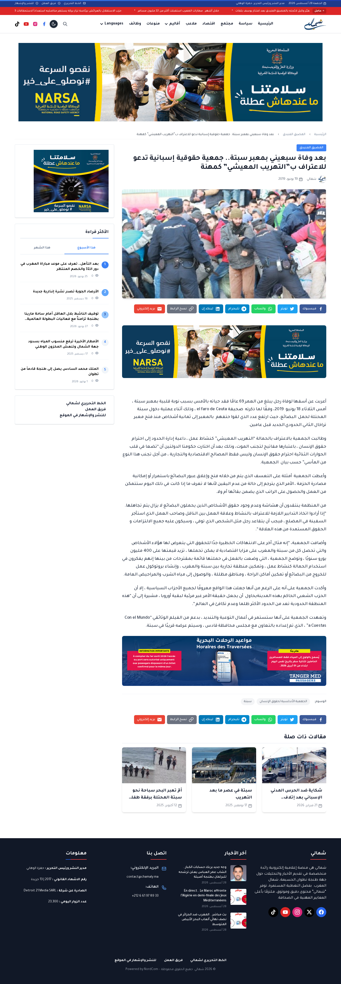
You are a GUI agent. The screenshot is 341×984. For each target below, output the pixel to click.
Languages (114, 24)
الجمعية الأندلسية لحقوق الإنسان (283, 701)
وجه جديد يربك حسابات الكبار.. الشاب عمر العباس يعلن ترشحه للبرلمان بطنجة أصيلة (202, 872)
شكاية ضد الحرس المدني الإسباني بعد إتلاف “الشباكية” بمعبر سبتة (296, 797)
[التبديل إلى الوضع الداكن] (54, 24)
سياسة (245, 24)
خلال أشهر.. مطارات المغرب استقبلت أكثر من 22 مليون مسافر (230, 10)
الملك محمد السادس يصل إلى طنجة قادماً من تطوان (60, 371)
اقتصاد (208, 24)
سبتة (248, 701)
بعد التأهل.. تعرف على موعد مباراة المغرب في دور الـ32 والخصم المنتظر (59, 266)
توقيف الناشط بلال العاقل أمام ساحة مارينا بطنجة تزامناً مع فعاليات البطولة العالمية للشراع (61, 317)
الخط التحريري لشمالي (86, 404)
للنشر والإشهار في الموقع (83, 416)
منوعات (153, 24)
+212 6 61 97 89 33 (145, 896)
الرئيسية (265, 24)
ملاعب (191, 24)
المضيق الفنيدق (294, 134)
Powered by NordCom (142, 969)
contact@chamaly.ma (143, 877)
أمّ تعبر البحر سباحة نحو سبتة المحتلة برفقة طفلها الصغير (154, 797)
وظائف (135, 24)
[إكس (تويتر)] (309, 912)
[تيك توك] (17, 23)
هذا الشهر (42, 248)
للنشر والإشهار (24, 3)
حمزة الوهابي (35, 868)
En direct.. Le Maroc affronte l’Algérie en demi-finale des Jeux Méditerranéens (203, 896)
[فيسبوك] (44, 23)
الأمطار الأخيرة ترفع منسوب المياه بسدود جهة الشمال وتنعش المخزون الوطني (63, 344)
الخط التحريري (73, 3)
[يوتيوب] (26, 23)
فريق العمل (49, 3)
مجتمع (227, 24)
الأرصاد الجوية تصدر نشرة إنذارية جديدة (66, 292)
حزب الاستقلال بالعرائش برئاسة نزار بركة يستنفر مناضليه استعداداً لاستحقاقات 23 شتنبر (115, 10)
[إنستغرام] (35, 23)
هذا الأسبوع (86, 248)
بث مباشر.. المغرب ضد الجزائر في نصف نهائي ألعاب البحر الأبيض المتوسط (202, 919)
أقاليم (174, 24)
